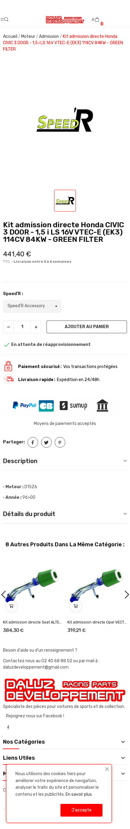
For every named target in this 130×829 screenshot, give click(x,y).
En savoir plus (79, 794)
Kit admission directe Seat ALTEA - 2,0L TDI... (33, 622)
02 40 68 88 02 (57, 660)
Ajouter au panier (87, 326)
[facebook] (8, 727)
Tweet (46, 442)
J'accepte (81, 810)
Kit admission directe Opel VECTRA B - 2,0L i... (97, 622)
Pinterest (60, 442)
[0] (97, 20)
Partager (33, 442)
